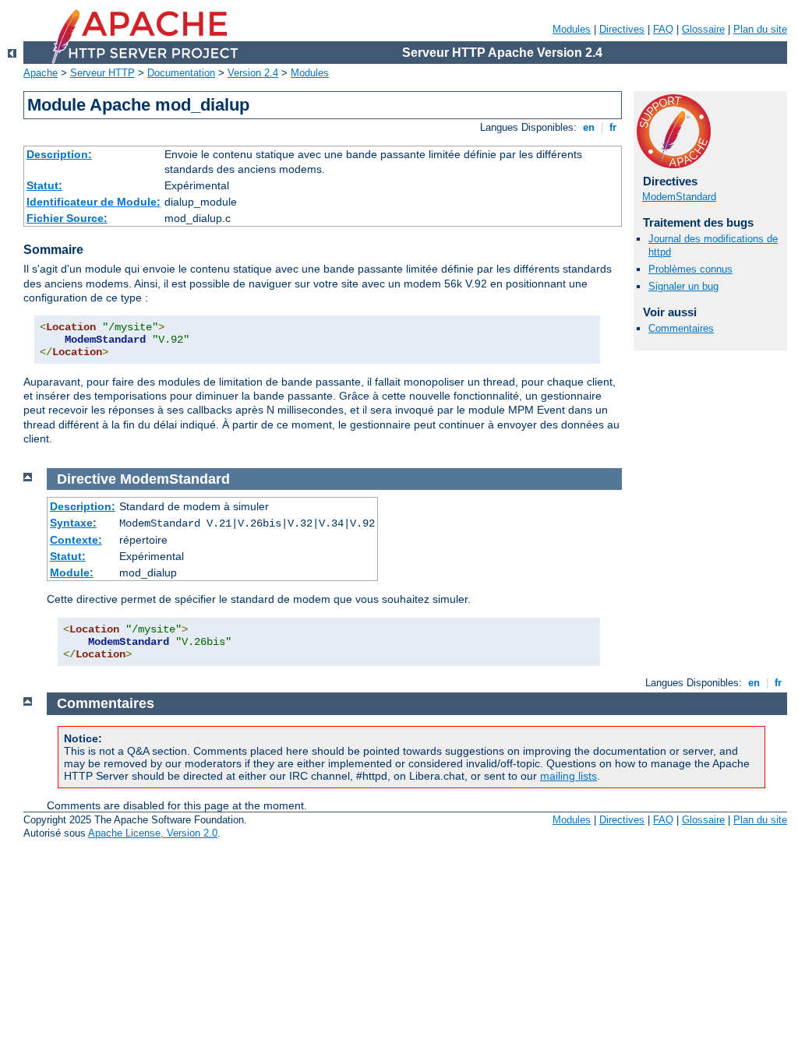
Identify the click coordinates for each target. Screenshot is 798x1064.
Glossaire (703, 29)
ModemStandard (679, 197)
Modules (572, 29)
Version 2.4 (253, 73)
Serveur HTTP (102, 73)
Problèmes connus (690, 269)
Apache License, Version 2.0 (152, 833)
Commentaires (681, 328)
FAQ (663, 29)
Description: (59, 154)
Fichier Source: (67, 218)
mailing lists (568, 776)
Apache (40, 73)
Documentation (181, 73)
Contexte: (76, 540)
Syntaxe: (73, 522)
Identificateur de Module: (93, 202)
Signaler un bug (683, 286)
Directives (621, 29)
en (589, 127)
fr (613, 127)
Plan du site (760, 29)
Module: (72, 572)
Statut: (44, 185)
